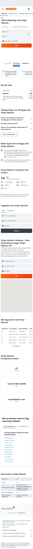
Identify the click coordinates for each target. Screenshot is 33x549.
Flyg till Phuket (8, 452)
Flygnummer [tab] (10, 210)
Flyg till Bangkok (9, 438)
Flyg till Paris (8, 457)
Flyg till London (9, 443)
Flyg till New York (9, 447)
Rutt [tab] (3, 210)
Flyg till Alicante (9, 461)
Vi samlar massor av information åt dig (14, 533)
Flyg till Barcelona (9, 459)
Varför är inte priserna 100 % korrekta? (14, 536)
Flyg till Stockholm (9, 440)
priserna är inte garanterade (9, 525)
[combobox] (18, 216)
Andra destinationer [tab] (9, 426)
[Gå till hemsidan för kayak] (11, 9)
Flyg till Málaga (8, 445)
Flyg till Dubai (8, 450)
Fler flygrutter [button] (16, 346)
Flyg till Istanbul (9, 454)
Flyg (9, 512)
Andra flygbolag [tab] (22, 426)
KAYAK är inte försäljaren (10, 530)
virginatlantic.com (16, 399)
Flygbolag (14, 512)
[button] (3, 9)
